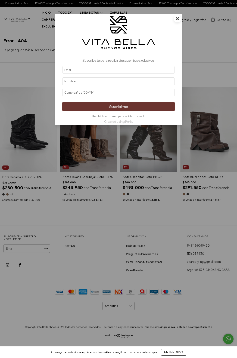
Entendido (173, 352)
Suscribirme (118, 106)
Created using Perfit (118, 121)
